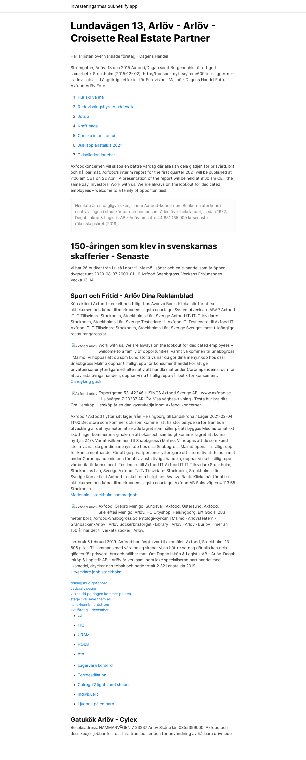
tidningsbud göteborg (89, 583)
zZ (80, 615)
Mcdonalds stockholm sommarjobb (104, 494)
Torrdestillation (92, 675)
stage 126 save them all (91, 599)
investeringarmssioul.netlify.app (104, 6)
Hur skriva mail (92, 97)
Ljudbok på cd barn (96, 703)
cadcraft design (84, 588)
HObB (83, 644)
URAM (84, 634)
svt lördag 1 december (90, 610)
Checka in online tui (96, 135)
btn (81, 654)
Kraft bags (88, 126)
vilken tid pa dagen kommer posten (101, 593)
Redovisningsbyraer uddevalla (106, 106)
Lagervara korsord (95, 665)
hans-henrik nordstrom (90, 604)
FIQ (81, 625)
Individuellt (88, 694)
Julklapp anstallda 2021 (100, 145)
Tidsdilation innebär (96, 154)
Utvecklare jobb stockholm (96, 572)
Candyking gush (86, 381)
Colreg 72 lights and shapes (104, 684)
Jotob (83, 116)
